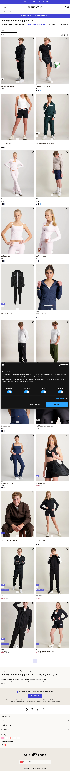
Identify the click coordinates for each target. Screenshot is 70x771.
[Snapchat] (43, 709)
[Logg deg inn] (5, 7)
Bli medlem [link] (35, 696)
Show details (60, 398)
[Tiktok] (38, 709)
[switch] (26, 391)
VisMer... (3, 683)
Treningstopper (19, 24)
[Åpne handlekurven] (68, 6)
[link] (35, 6)
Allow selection (35, 404)
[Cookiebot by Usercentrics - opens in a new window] (60, 365)
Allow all (57, 404)
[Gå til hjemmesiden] (35, 6)
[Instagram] (32, 709)
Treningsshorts (53, 24)
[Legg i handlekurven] (17, 82)
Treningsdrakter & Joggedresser (27, 671)
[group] (65, 35)
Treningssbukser (7, 24)
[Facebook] (27, 709)
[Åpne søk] (61, 6)
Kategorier (4, 671)
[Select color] (36, 90)
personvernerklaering (54, 701)
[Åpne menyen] (2, 6)
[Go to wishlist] (64, 6)
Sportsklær (12, 671)
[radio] (62, 35)
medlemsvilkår (41, 701)
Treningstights (64, 24)
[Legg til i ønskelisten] (32, 38)
